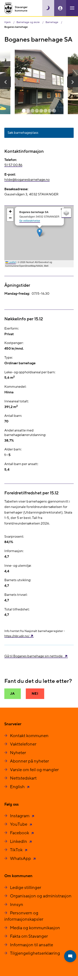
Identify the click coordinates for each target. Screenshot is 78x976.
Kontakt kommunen (29, 735)
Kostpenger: (13, 343)
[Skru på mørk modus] (48, 8)
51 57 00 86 (13, 165)
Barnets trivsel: (15, 595)
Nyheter (18, 752)
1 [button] (24, 111)
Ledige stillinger (25, 887)
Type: (8, 358)
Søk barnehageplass (23, 133)
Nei (35, 694)
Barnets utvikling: (17, 580)
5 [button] (41, 111)
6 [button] (45, 111)
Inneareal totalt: (16, 401)
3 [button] (32, 111)
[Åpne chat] (70, 956)
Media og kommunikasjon (35, 928)
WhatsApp (21, 858)
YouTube (19, 824)
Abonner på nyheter (29, 761)
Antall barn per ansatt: (21, 464)
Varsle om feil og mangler (34, 769)
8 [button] (54, 111)
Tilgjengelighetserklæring (35, 953)
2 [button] (28, 111)
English (18, 787)
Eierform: (11, 328)
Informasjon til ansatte (31, 945)
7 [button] (50, 111)
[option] (39, 81)
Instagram (20, 816)
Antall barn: (13, 416)
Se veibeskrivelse (29, 220)
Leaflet (12, 262)
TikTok (16, 850)
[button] (5, 81)
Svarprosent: (14, 537)
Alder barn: (12, 449)
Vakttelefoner (23, 744)
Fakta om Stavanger (29, 936)
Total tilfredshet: (16, 609)
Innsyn (16, 904)
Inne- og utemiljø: (17, 566)
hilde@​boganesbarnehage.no (27, 180)
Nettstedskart (23, 778)
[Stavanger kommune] (16, 8)
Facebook (20, 833)
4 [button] (37, 111)
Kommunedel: (15, 387)
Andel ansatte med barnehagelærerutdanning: (25, 432)
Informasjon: (13, 551)
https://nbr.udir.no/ (16, 636)
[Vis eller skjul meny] (72, 8)
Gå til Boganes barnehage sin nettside (33, 656)
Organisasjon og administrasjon (41, 896)
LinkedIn (19, 841)
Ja (12, 694)
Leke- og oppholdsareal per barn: (29, 372)
